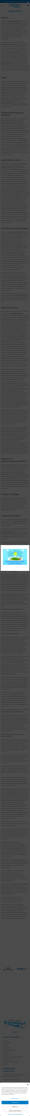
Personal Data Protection (17, 1114)
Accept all (15, 1102)
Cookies (9, 1114)
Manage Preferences (15, 1111)
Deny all (15, 1106)
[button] (27, 1084)
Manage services (15, 1098)
